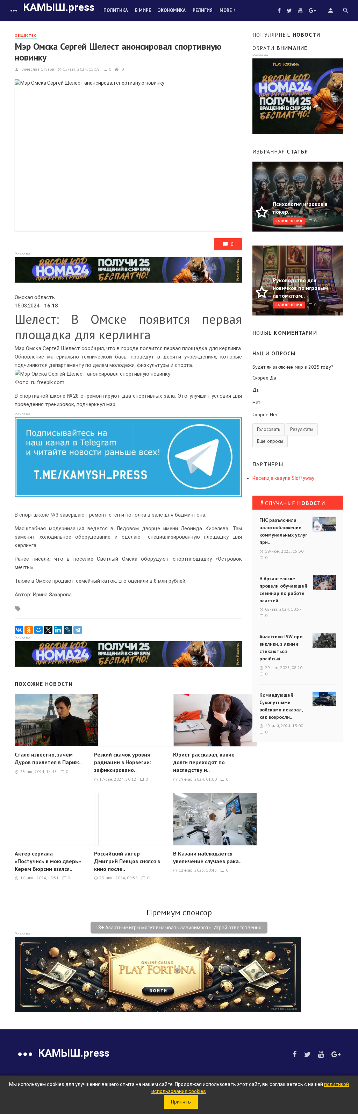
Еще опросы (270, 441)
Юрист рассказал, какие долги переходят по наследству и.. (204, 762)
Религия (203, 10)
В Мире (143, 10)
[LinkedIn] (58, 630)
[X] (48, 630)
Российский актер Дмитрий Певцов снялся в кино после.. (127, 861)
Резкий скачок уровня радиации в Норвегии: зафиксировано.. (122, 762)
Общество (26, 35)
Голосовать (268, 429)
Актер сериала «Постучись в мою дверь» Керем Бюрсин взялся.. (48, 861)
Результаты (301, 429)
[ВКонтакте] (19, 630)
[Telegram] (77, 630)
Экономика (172, 10)
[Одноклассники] (28, 630)
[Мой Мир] (38, 630)
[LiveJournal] (68, 630)
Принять (181, 1102)
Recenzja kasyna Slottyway (283, 478)
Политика (115, 10)
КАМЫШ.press (58, 7)
